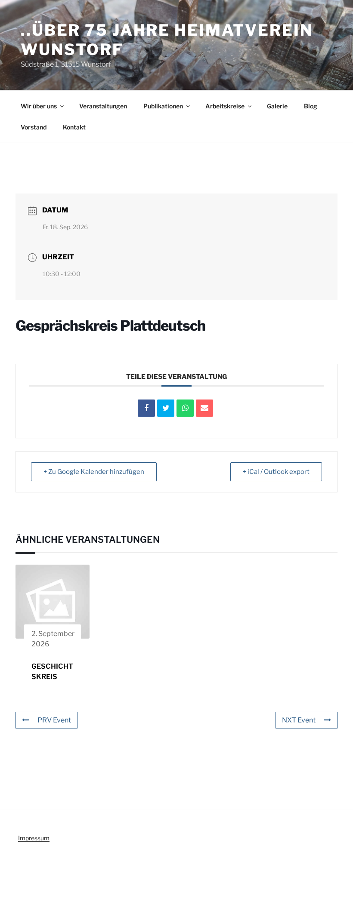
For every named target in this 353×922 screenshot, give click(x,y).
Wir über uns (39, 106)
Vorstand (33, 127)
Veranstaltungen (103, 106)
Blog (310, 106)
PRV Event (54, 720)
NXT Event (299, 720)
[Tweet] (165, 408)
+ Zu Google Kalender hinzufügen (93, 472)
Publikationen (163, 106)
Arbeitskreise (225, 106)
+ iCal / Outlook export (276, 472)
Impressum (34, 838)
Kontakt (74, 127)
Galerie (277, 106)
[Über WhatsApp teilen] (185, 408)
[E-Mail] (204, 408)
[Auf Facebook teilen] (146, 408)
